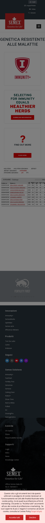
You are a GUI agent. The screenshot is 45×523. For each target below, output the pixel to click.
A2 (6, 410)
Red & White (10, 403)
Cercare (33, 13)
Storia (7, 434)
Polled (7, 406)
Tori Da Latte (10, 341)
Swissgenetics (10, 417)
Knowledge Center (12, 460)
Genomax (8, 385)
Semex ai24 (9, 326)
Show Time (9, 399)
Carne (7, 345)
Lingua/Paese (31, 5)
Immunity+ (9, 315)
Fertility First (9, 381)
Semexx (8, 389)
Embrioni (8, 348)
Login (33, 2)
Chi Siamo (9, 431)
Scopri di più (36, 511)
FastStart (8, 378)
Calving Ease (10, 392)
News (7, 456)
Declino (32, 517)
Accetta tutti (14, 517)
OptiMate (8, 323)
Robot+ (8, 396)
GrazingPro (9, 413)
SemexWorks (10, 319)
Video (33, 9)
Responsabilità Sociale (13, 438)
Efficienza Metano (12, 330)
